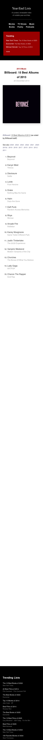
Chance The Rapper (16, 273)
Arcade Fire (12, 223)
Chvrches (11, 257)
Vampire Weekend (15, 248)
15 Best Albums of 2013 (20, 135)
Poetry (20, 26)
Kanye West (12, 164)
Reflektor (11, 226)
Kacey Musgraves (15, 231)
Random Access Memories (18, 209)
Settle (9, 176)
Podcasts (30, 26)
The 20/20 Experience (16, 243)
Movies (12, 24)
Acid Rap (11, 276)
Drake (10, 189)
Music (31, 24)
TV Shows (22, 24)
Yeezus (10, 167)
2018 (15, 147)
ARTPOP (11, 268)
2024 (17, 144)
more (8, 51)
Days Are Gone (13, 201)
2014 (30, 147)
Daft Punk (11, 206)
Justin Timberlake (15, 240)
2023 (22, 144)
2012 (35, 147)
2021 (32, 144)
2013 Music (21, 68)
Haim (9, 198)
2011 (4, 150)
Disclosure (12, 173)
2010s (5, 147)
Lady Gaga (12, 265)
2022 (27, 144)
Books (12, 26)
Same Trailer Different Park (18, 234)
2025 (12, 144)
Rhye (9, 215)
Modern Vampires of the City (18, 251)
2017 (20, 147)
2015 (25, 147)
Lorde (10, 181)
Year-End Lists (21, 8)
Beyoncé (11, 156)
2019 (10, 147)
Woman (10, 218)
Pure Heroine (12, 184)
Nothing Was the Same (16, 192)
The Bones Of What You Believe (20, 260)
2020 (37, 144)
